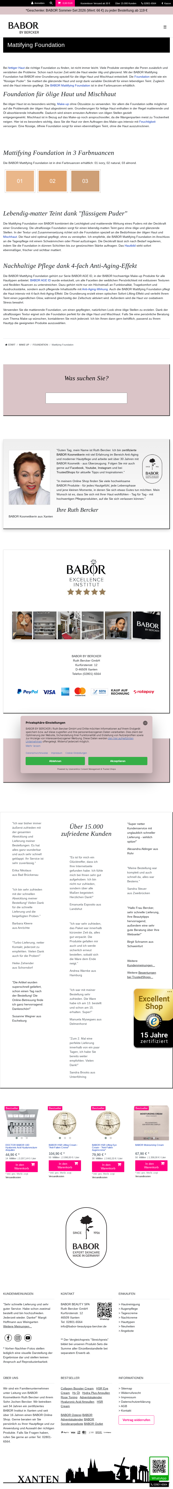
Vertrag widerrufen (136, 1420)
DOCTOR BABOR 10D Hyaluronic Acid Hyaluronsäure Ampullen (21, 1147)
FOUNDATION (40, 344)
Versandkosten (13, 1177)
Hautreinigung (130, 1304)
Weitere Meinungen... (17, 1326)
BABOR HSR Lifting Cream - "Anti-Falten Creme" (63, 1146)
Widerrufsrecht (131, 1393)
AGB (124, 1406)
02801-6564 (152, 3)
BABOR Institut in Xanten (19, 1410)
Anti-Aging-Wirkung (95, 289)
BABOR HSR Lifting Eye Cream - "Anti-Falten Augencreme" (104, 1147)
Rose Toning (69, 1397)
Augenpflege (129, 1308)
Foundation (142, 76)
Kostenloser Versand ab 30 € (96, 3)
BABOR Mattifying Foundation (70, 85)
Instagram (104, 467)
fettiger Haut (16, 67)
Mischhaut (10, 236)
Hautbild (130, 245)
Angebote (127, 1330)
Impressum (128, 1397)
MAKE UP (24, 344)
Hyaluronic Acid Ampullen (77, 1401)
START (11, 344)
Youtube (90, 467)
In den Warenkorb (21, 1166)
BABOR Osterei (71, 1415)
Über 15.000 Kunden (126, 3)
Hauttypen (128, 1322)
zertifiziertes (36, 1406)
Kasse (167, 3)
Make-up (63, 104)
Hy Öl (76, 1393)
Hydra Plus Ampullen (96, 1393)
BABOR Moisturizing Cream (149, 1145)
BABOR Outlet (93, 1423)
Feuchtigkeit (147, 121)
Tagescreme (129, 1313)
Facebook (77, 467)
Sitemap (126, 1388)
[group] (21, 1123)
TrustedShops (66, 472)
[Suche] (51, 3)
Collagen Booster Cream (77, 1388)
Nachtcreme (129, 1317)
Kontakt (126, 1410)
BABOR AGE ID (40, 280)
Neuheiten (128, 1326)
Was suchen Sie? (86, 378)
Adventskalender (91, 1397)
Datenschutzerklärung (135, 1401)
